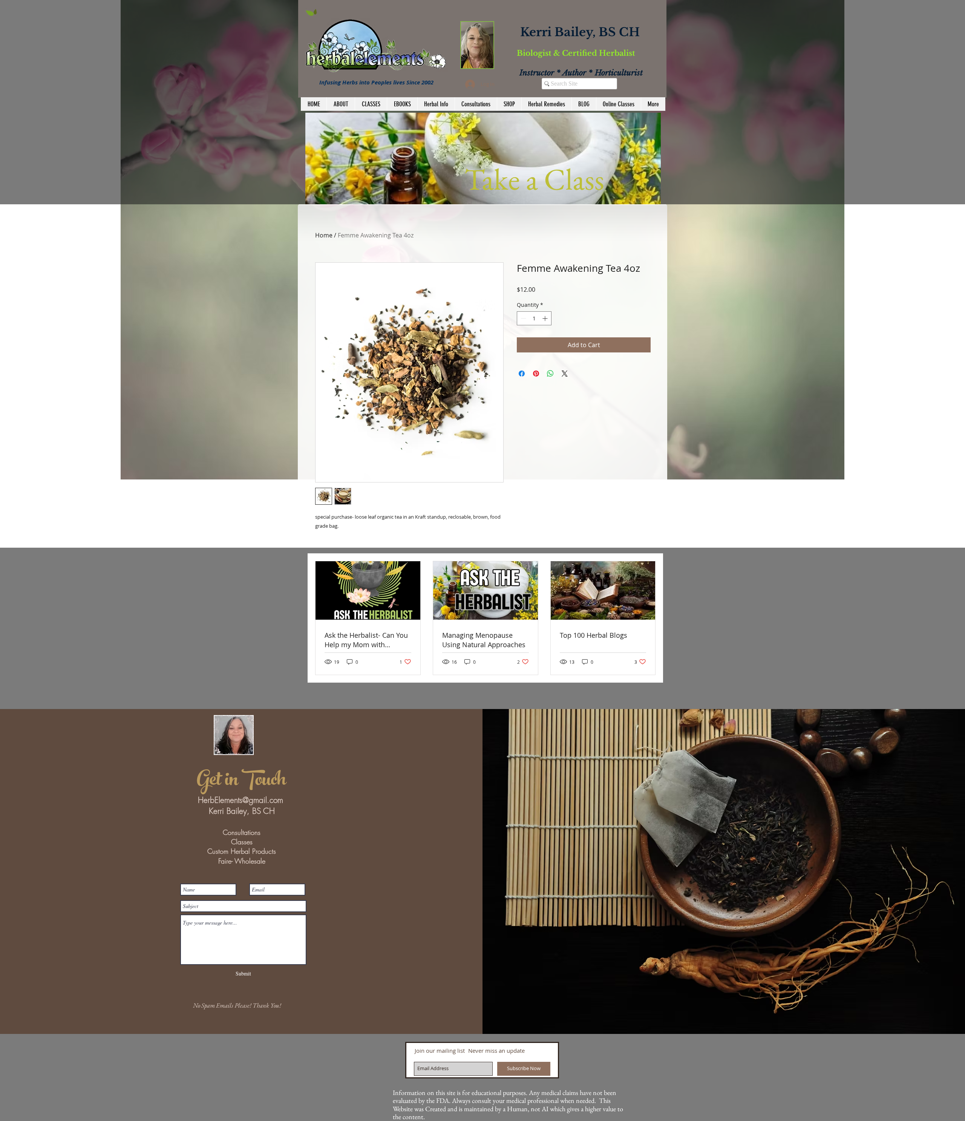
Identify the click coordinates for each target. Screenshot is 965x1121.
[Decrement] (522, 318)
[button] (452, 158)
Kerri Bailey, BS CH (580, 32)
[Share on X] (564, 373)
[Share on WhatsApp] (550, 373)
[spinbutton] (534, 318)
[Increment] (545, 318)
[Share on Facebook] (521, 373)
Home (323, 235)
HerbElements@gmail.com (240, 800)
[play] (645, 198)
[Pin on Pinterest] (536, 373)
